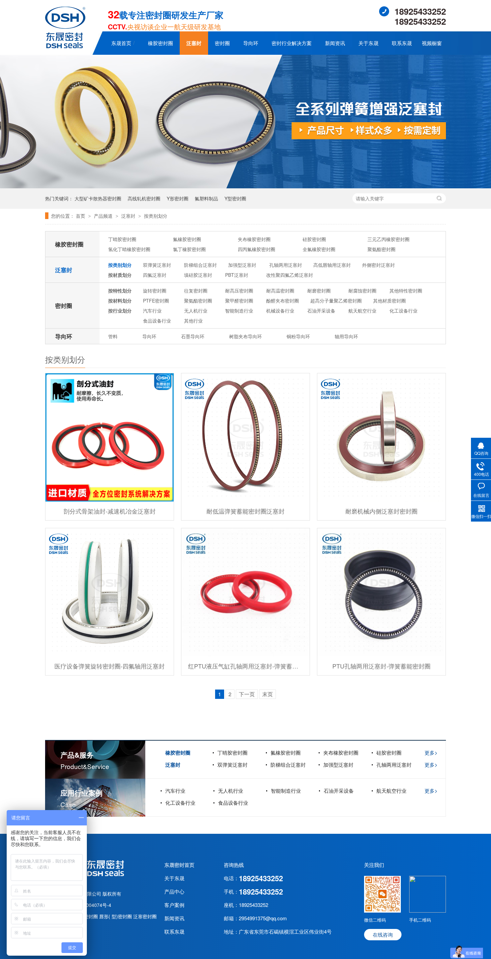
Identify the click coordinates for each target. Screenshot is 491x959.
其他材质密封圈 (389, 300)
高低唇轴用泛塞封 (332, 264)
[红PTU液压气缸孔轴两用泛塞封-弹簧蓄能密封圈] (245, 592)
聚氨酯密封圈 (381, 249)
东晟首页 (121, 42)
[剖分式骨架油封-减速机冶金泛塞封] (109, 437)
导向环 (250, 42)
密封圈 (222, 42)
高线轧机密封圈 (144, 198)
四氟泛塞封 (154, 274)
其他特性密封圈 (405, 290)
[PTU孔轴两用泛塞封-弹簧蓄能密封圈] (381, 592)
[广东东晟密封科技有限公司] (65, 46)
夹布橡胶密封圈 (254, 239)
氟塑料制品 (206, 198)
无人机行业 (195, 310)
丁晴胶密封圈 (122, 239)
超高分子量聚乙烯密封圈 (336, 300)
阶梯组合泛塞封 (200, 264)
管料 (113, 336)
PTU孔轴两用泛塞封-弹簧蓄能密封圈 (381, 665)
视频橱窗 (432, 42)
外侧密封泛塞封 (378, 264)
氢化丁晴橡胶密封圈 (129, 249)
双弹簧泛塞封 (157, 264)
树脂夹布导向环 (245, 336)
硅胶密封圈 (314, 239)
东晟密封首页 (179, 865)
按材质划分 (120, 274)
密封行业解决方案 (292, 42)
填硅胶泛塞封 (198, 274)
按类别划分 (155, 215)
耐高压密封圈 (239, 290)
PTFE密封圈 (156, 300)
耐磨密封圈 (319, 290)
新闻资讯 (335, 42)
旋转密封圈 (154, 290)
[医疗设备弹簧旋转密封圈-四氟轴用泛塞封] (109, 592)
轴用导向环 (346, 336)
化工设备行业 (403, 310)
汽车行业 (152, 310)
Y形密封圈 (177, 198)
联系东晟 (402, 42)
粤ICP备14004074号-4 (87, 905)
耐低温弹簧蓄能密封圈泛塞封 (245, 511)
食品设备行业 (157, 320)
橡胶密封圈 (160, 42)
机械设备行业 (280, 310)
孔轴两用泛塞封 (285, 264)
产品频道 (104, 215)
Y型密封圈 (235, 198)
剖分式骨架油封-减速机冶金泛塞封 (109, 511)
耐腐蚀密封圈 (362, 290)
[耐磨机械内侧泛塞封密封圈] (381, 437)
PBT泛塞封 (236, 274)
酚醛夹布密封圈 (282, 300)
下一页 (247, 694)
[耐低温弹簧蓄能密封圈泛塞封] (245, 437)
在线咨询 (383, 934)
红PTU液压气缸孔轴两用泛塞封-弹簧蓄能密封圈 (245, 665)
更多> (431, 752)
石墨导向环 (192, 336)
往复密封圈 (195, 290)
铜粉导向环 (298, 336)
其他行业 (193, 320)
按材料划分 (120, 300)
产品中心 (174, 891)
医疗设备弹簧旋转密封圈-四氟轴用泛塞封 (109, 665)
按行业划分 (120, 310)
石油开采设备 (321, 310)
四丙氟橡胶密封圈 (256, 249)
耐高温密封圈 (280, 290)
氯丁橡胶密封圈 (189, 249)
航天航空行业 (362, 310)
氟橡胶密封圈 (187, 239)
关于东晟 (368, 42)
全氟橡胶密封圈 (319, 249)
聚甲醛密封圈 (239, 300)
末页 (267, 694)
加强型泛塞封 (242, 264)
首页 (81, 215)
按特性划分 (120, 290)
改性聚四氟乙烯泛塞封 (289, 274)
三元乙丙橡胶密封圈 (388, 239)
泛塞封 (193, 43)
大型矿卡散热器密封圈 (97, 198)
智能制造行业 (239, 310)
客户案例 (174, 904)
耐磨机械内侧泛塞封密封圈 (381, 511)
